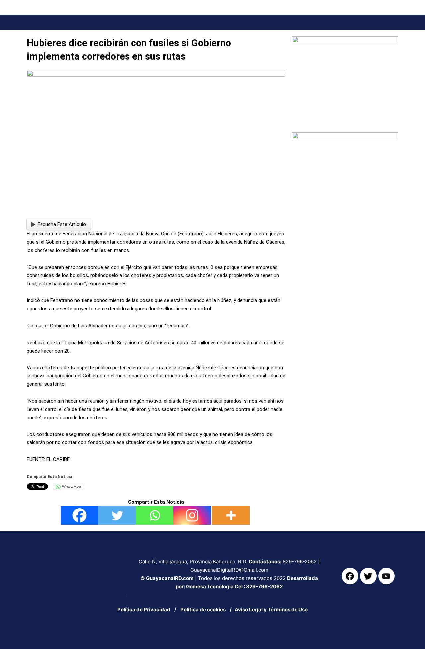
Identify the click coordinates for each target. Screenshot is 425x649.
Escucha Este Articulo (62, 224)
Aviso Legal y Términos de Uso (271, 609)
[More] (231, 515)
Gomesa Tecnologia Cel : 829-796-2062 (234, 586)
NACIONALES (232, 31)
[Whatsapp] (154, 515)
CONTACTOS (384, 31)
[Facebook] (79, 515)
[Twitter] (117, 515)
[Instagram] (192, 515)
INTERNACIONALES (274, 31)
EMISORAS (352, 31)
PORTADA (201, 31)
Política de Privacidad (143, 609)
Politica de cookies (204, 609)
